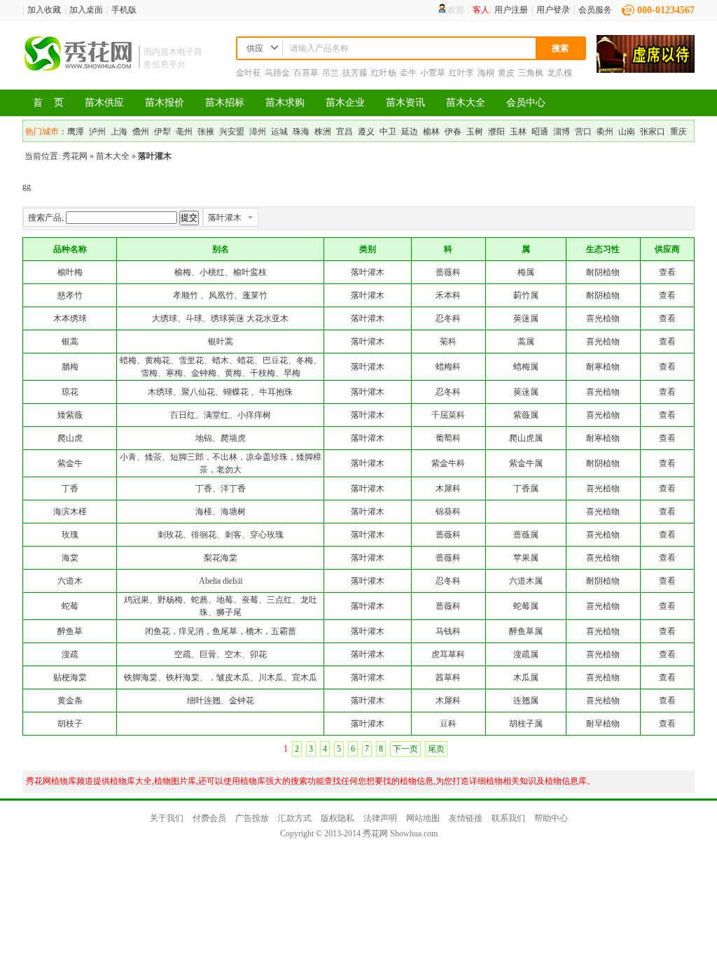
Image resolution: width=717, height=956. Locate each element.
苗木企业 (345, 102)
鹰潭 (75, 131)
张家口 (652, 131)
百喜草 (306, 73)
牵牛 (408, 73)
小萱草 (432, 73)
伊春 (453, 131)
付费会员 (209, 818)
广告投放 (252, 818)
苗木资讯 (405, 102)
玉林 (518, 131)
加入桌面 (86, 10)
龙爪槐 (559, 73)
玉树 (474, 131)
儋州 (140, 131)
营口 (583, 131)
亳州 (184, 131)
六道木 (70, 581)
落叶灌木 (225, 218)
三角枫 (530, 73)
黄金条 (70, 700)
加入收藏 (44, 10)
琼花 (70, 392)
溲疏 (70, 654)
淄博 (561, 131)
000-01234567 (666, 10)
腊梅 (70, 367)
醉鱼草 (70, 631)
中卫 (388, 131)
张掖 (205, 131)
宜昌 (344, 131)
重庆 (678, 131)
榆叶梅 (70, 272)
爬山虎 (70, 438)
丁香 (70, 488)
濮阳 (496, 131)
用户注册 (511, 10)
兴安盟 (231, 131)
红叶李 (461, 73)
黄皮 (506, 73)
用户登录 (553, 10)
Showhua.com (414, 833)
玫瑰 (70, 535)
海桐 (486, 73)
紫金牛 (70, 463)
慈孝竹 (70, 295)
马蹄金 (277, 73)
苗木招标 (224, 102)
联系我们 (508, 818)
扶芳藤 (355, 73)
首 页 (48, 102)
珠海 (301, 131)
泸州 (97, 131)
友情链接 (465, 818)
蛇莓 (70, 606)
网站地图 (423, 818)
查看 (667, 272)
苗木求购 (285, 102)
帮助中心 (551, 818)
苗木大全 (465, 102)
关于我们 (166, 818)
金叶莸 (248, 73)
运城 (279, 131)
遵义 (366, 131)
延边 (409, 131)
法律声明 (380, 818)
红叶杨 (383, 73)
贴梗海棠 (70, 677)
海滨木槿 (70, 511)
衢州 (605, 131)
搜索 (560, 48)
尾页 (436, 749)
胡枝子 (70, 724)
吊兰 (330, 73)
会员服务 (595, 10)
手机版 (124, 10)
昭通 (539, 131)
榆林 (431, 131)
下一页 (405, 749)
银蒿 (70, 341)
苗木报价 (164, 102)
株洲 (322, 131)
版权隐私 (337, 818)
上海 (119, 131)
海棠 (70, 558)
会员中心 (525, 102)
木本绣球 (70, 318)
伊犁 (162, 131)
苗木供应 (104, 102)
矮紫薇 (70, 415)
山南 (626, 131)
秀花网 (75, 156)
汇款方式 (295, 818)
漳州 (257, 131)
